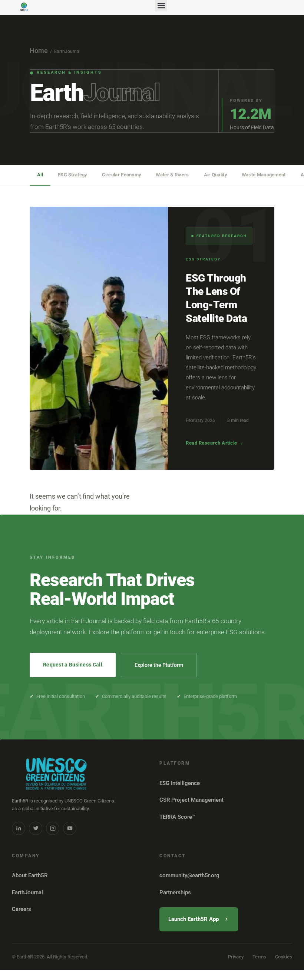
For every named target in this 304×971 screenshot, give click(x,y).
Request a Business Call (72, 665)
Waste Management (264, 174)
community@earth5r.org (189, 875)
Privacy (236, 957)
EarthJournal (27, 892)
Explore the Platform (159, 665)
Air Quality (215, 174)
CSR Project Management (191, 800)
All (40, 174)
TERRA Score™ (177, 817)
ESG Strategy (72, 174)
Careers (21, 909)
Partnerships (175, 892)
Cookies (283, 957)
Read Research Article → (215, 443)
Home (39, 50)
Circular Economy (121, 174)
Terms (259, 957)
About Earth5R (29, 875)
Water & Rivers (172, 174)
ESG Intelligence (179, 783)
